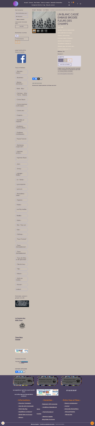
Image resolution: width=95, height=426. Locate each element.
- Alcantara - (20, 77)
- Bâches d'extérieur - (19, 83)
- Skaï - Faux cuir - (21, 225)
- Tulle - (18, 269)
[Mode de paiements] (47, 380)
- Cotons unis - (20, 110)
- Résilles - (19, 215)
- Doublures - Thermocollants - (21, 127)
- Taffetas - (19, 234)
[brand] (16, 4)
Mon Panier (37, 2)
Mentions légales (35, 424)
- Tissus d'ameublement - (21, 246)
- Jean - (18, 164)
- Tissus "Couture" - (21, 239)
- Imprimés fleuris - (21, 158)
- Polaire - (19, 204)
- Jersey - (19, 168)
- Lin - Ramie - (46, 10)
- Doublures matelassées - (20, 133)
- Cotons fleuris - (21, 99)
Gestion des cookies (60, 424)
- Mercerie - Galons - (19, 72)
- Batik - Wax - (20, 88)
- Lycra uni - (19, 189)
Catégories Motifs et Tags (38, 5)
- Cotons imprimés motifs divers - (21, 105)
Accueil (26, 2)
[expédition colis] (23, 380)
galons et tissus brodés (68, 73)
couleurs (18, 289)
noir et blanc (60, 73)
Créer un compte (45, 2)
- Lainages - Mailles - (19, 174)
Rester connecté (20, 19)
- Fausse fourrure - (21, 139)
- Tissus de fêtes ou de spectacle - (21, 258)
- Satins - (18, 220)
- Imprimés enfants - (19, 152)
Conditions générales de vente (47, 424)
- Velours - (19, 273)
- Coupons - (19, 115)
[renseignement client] (71, 380)
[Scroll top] (92, 423)
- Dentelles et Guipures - (20, 120)
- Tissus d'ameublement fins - (21, 252)
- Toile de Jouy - (21, 264)
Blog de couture (50, 5)
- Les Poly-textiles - (21, 210)
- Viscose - (19, 284)
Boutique (39, 10)
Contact (31, 2)
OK (17, 42)
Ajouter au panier (65, 64)
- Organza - (19, 200)
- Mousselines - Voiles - (20, 194)
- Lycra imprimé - (21, 184)
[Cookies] (3, 423)
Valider (22, 26)
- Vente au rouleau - (19, 279)
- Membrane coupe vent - (20, 146)
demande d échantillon (56, 2)
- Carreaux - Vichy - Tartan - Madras (21, 94)
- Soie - (18, 229)
